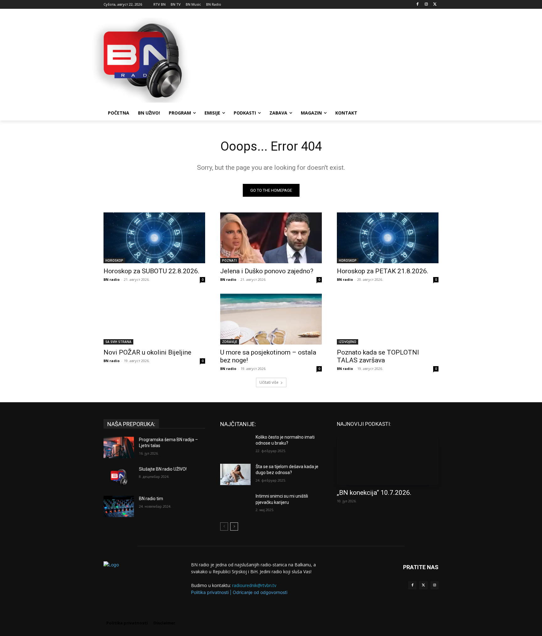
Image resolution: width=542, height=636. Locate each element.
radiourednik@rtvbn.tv (254, 585)
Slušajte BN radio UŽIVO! (163, 469)
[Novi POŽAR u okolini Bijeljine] (154, 319)
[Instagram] (426, 4)
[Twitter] (423, 585)
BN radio (112, 279)
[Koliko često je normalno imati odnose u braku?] (235, 445)
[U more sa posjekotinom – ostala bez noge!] (271, 319)
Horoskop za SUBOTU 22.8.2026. (151, 271)
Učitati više (269, 382)
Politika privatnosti (210, 592)
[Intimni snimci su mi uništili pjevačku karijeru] (235, 504)
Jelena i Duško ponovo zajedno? (266, 271)
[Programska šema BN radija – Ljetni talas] (119, 447)
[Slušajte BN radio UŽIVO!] (119, 477)
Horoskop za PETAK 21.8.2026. (382, 271)
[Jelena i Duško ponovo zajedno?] (271, 237)
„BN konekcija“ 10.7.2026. (374, 492)
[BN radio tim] (119, 506)
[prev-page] (224, 526)
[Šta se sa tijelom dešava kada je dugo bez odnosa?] (235, 474)
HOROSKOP (114, 260)
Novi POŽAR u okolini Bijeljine (147, 352)
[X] (434, 4)
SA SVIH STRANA (118, 341)
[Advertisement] (318, 59)
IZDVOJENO (347, 341)
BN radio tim (151, 498)
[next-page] (234, 526)
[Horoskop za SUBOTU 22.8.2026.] (154, 237)
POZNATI (229, 260)
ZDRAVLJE (229, 341)
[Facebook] (417, 4)
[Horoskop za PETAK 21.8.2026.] (387, 237)
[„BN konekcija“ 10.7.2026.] (387, 459)
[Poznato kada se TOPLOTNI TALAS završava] (387, 319)
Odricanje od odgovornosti (260, 592)
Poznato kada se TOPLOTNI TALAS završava (378, 356)
